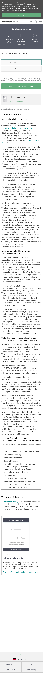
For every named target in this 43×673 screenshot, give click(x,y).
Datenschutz (11, 670)
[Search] (35, 21)
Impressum (10, 664)
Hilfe (30, 22)
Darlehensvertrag (11, 501)
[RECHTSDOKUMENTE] (11, 22)
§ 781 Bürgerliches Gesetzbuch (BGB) (17, 128)
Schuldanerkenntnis (10, 69)
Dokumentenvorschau (19, 101)
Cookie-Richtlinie (25, 8)
